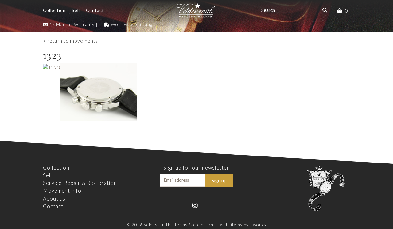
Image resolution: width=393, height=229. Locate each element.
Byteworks (255, 224)
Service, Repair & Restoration (80, 183)
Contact (95, 10)
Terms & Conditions (195, 224)
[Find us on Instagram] (196, 204)
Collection (54, 10)
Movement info (62, 190)
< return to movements (70, 40)
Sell (76, 10)
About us (54, 198)
